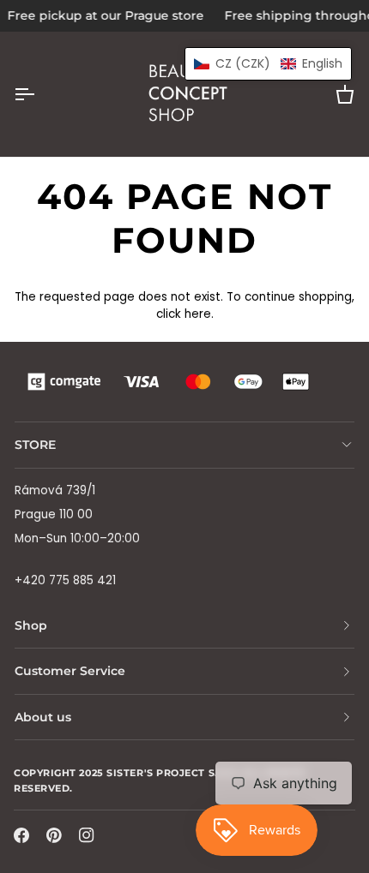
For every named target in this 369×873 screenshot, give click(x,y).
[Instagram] (86, 835)
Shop (31, 625)
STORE (35, 444)
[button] (268, 64)
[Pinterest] (54, 835)
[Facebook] (21, 835)
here (197, 314)
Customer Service (70, 671)
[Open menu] (39, 94)
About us (43, 717)
